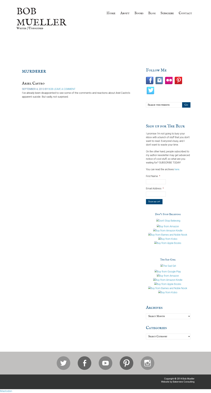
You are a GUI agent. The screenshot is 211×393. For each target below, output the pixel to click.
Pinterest (126, 363)
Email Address (155, 188)
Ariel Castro (33, 83)
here (177, 169)
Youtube (105, 363)
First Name (153, 176)
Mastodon (6, 391)
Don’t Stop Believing (168, 214)
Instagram (147, 363)
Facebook (84, 363)
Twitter (63, 363)
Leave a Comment (64, 89)
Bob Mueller (41, 17)
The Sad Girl (168, 259)
